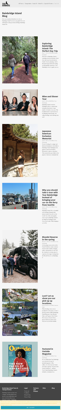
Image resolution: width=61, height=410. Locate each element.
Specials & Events (48, 4)
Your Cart (56, 4)
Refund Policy (27, 395)
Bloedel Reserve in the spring (50, 238)
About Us (40, 4)
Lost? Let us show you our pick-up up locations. (48, 300)
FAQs (44, 388)
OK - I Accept (30, 408)
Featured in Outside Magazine (47, 351)
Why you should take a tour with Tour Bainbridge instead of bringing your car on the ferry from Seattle (50, 197)
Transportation (28, 4)
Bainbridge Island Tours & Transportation (10, 389)
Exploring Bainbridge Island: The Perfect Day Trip (50, 47)
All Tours (21, 4)
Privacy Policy (27, 397)
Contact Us (34, 4)
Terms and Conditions (26, 392)
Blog (53, 388)
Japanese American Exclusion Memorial (46, 135)
